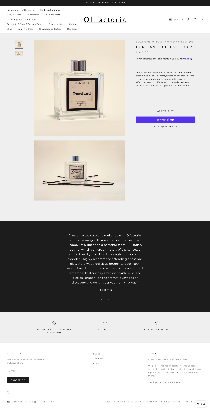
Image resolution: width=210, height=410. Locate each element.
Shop (9, 29)
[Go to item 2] (19, 53)
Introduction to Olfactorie (20, 10)
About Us (98, 358)
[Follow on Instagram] (8, 392)
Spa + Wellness (25, 29)
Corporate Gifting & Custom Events (25, 24)
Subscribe (18, 380)
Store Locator (56, 24)
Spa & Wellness (52, 14)
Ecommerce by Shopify (189, 402)
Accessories (33, 14)
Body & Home (14, 14)
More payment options (165, 126)
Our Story (72, 29)
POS (168, 402)
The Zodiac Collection (50, 29)
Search (96, 354)
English (47, 402)
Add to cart (165, 111)
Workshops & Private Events (21, 19)
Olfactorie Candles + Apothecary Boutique (164, 42)
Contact (73, 24)
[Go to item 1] (19, 44)
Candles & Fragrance (49, 10)
